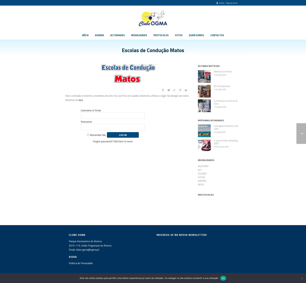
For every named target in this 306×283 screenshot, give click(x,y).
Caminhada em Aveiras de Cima (225, 102)
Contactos (217, 35)
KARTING (202, 181)
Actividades (117, 35)
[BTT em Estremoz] (204, 91)
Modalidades (139, 35)
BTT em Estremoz (222, 86)
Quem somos (196, 35)
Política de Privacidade (81, 263)
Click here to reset (123, 141)
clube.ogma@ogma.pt (88, 250)
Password (86, 122)
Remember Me (98, 135)
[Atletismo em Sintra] (204, 76)
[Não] (302, 278)
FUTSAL (201, 177)
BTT (200, 170)
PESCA (201, 184)
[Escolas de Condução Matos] (128, 74)
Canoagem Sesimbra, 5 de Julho (226, 127)
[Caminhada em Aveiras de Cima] (204, 105)
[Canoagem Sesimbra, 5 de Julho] (204, 130)
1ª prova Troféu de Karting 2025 (226, 142)
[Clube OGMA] (153, 18)
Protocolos (161, 35)
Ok (223, 278)
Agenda (99, 35)
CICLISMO (202, 173)
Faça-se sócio (231, 2)
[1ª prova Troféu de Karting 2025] (204, 145)
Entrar (221, 2)
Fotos (178, 35)
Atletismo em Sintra (223, 71)
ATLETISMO (203, 166)
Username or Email (91, 110)
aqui (80, 100)
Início (85, 35)
